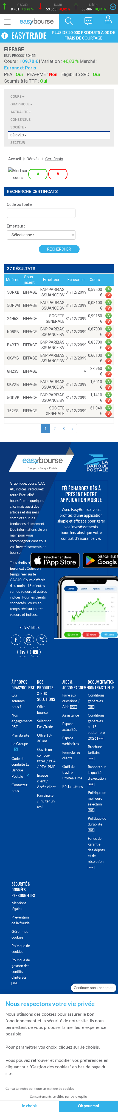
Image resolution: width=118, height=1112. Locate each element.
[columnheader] (12, 280)
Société (17, 127)
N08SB (13, 332)
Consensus (20, 119)
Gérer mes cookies (20, 934)
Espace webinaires (70, 741)
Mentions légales (19, 906)
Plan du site (20, 735)
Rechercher (59, 249)
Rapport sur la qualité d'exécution (97, 772)
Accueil (14, 159)
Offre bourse (42, 710)
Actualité (19, 112)
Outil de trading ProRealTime (71, 772)
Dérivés (17, 135)
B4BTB (13, 345)
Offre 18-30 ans (44, 738)
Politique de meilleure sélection (97, 798)
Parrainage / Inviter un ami (46, 801)
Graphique (20, 104)
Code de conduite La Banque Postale (20, 768)
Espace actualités (69, 727)
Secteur (17, 143)
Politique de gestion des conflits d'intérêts (21, 969)
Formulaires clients (71, 755)
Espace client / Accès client (46, 781)
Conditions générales (96, 698)
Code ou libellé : (20, 204)
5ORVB (13, 397)
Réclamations (71, 787)
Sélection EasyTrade (45, 724)
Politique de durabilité (97, 821)
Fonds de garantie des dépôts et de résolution (96, 850)
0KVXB (13, 384)
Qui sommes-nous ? (19, 701)
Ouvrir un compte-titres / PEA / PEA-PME (46, 758)
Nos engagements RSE (21, 721)
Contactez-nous (20, 788)
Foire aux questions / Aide (71, 701)
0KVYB (13, 358)
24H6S (13, 318)
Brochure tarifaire (95, 750)
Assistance (70, 715)
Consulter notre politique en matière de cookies (39, 1088)
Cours (16, 96)
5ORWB (13, 305)
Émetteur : (16, 226)
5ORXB (13, 292)
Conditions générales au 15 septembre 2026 (96, 727)
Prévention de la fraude (21, 920)
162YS (13, 411)
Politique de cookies (21, 949)
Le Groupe (20, 744)
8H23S (13, 371)
